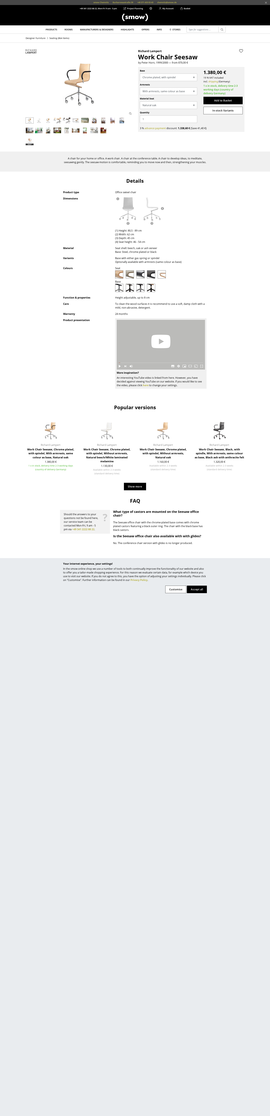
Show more (135, 486)
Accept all (197, 589)
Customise (175, 589)
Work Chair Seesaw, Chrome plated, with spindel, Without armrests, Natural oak (163, 453)
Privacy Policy (139, 580)
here (145, 385)
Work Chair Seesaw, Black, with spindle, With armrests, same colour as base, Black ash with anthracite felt (219, 453)
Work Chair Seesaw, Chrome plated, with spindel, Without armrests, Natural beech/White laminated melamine (106, 455)
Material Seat (147, 98)
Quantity (144, 112)
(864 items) (59, 38)
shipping (213, 81)
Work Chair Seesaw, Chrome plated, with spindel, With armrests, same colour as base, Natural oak (50, 453)
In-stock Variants (223, 110)
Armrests (145, 84)
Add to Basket (223, 100)
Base (142, 70)
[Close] (266, 3)
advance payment (155, 128)
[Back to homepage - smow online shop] (135, 17)
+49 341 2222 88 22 (83, 529)
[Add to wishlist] (241, 51)
